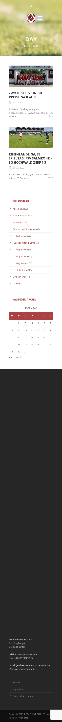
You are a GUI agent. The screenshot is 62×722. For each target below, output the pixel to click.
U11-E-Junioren (20, 269)
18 (32, 337)
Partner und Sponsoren (25, 229)
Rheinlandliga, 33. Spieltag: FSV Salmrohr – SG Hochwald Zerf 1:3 (30, 158)
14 (50, 330)
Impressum (18, 689)
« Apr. (11, 357)
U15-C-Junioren (20, 256)
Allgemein (18, 208)
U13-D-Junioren (20, 263)
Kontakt (17, 682)
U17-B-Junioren (20, 249)
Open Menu (39, 18)
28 (50, 344)
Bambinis (17, 283)
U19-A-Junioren (20, 235)
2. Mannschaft (20, 222)
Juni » (18, 357)
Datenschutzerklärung (24, 695)
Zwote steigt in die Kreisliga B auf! (26, 95)
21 (50, 337)
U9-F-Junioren (19, 276)
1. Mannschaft (20, 215)
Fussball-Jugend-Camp (24, 242)
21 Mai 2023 (18, 102)
